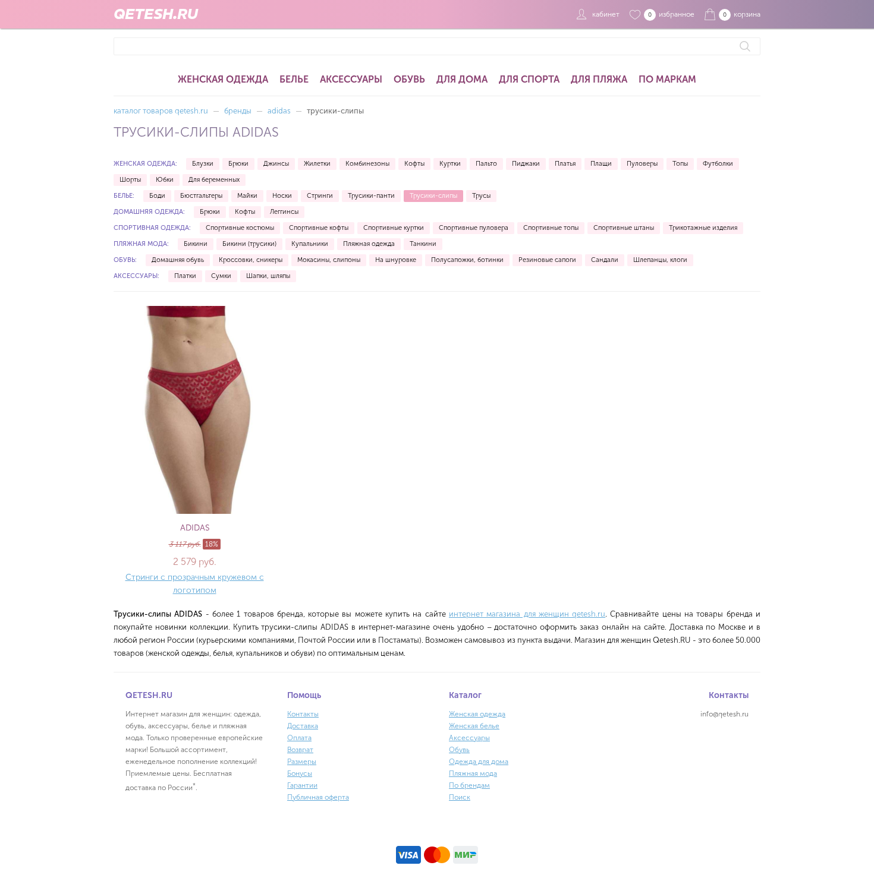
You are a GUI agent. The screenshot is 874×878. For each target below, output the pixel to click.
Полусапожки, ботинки (467, 260)
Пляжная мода (473, 773)
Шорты (130, 180)
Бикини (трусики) (249, 244)
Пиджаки (526, 164)
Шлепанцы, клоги (660, 260)
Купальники (309, 244)
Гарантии (302, 785)
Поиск (459, 797)
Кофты (414, 164)
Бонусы (299, 773)
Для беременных (214, 180)
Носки (282, 196)
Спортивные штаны (623, 228)
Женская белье (474, 726)
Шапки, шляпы (268, 276)
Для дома (462, 79)
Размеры (301, 761)
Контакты (303, 714)
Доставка (302, 726)
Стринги (320, 196)
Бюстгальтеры (201, 196)
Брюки (238, 164)
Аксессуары (351, 79)
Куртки (450, 164)
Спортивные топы (551, 228)
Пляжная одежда (369, 244)
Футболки (718, 164)
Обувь (409, 79)
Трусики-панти (371, 196)
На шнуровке (395, 260)
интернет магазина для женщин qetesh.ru (527, 613)
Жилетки (317, 164)
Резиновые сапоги (547, 260)
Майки (247, 196)
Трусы (481, 196)
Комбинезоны (367, 164)
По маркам (667, 79)
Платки (185, 276)
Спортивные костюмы (240, 228)
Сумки (221, 276)
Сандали (604, 260)
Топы (680, 164)
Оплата (299, 738)
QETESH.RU (156, 14)
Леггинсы (284, 212)
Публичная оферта (318, 797)
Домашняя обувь (178, 260)
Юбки (165, 180)
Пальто (486, 164)
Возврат (300, 750)
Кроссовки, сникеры (250, 260)
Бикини (196, 244)
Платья (565, 164)
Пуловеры (642, 164)
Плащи (601, 164)
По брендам (469, 785)
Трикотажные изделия (703, 228)
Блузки (202, 164)
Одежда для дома (478, 761)
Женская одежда (223, 79)
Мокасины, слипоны (328, 260)
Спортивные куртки (393, 228)
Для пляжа (599, 79)
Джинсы (276, 164)
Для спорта (529, 79)
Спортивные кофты (318, 228)
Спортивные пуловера (473, 228)
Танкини (423, 244)
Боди (157, 196)
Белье (294, 79)
